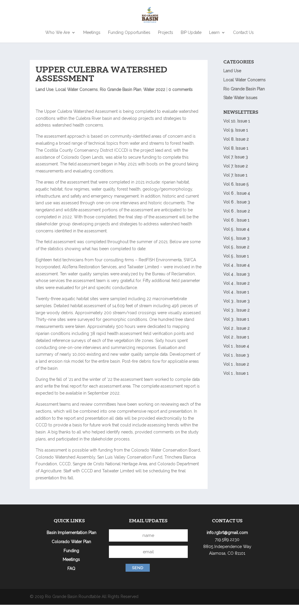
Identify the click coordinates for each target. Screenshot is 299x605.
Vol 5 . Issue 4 (236, 229)
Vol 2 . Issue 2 (236, 328)
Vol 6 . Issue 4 (236, 193)
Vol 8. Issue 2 (236, 139)
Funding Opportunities (129, 32)
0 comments (180, 89)
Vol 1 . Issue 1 (235, 373)
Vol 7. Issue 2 (235, 166)
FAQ (71, 568)
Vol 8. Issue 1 (235, 148)
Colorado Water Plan (71, 541)
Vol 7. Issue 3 (235, 157)
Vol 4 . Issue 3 (236, 274)
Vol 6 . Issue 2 (236, 211)
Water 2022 (154, 89)
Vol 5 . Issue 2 (236, 247)
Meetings (91, 32)
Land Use (44, 89)
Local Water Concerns (76, 89)
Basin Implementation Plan (71, 532)
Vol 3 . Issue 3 (236, 301)
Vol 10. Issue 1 (236, 121)
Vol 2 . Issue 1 (236, 337)
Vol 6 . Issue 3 (236, 202)
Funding (71, 550)
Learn (214, 32)
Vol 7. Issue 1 (235, 175)
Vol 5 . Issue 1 (236, 256)
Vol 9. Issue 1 (235, 130)
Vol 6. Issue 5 (235, 184)
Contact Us (243, 32)
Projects (165, 32)
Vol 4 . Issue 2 (236, 283)
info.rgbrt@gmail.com (227, 532)
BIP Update (191, 32)
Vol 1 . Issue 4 (236, 346)
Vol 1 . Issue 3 (236, 355)
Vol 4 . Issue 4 (236, 265)
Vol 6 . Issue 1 (236, 220)
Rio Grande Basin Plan (120, 89)
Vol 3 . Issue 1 (236, 319)
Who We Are (57, 32)
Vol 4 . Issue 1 (236, 292)
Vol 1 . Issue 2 (236, 364)
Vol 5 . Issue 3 (236, 238)
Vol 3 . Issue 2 (236, 310)
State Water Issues (240, 97)
